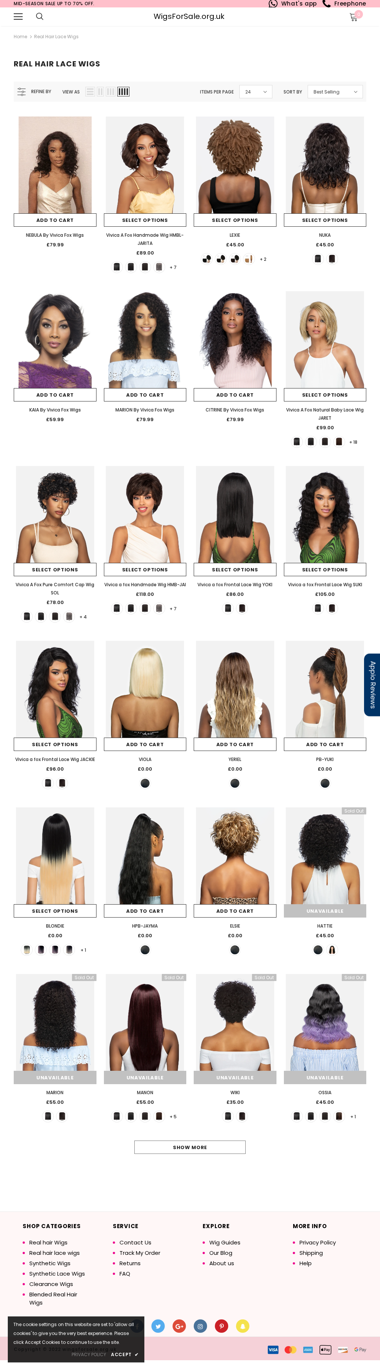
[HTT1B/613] (26, 949)
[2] (145, 267)
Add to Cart (55, 220)
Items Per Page (217, 92)
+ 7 (173, 267)
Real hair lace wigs (56, 36)
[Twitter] (158, 1326)
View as (71, 92)
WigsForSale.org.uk (189, 16)
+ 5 (173, 1116)
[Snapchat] (242, 1326)
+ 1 (83, 950)
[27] (249, 259)
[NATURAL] (332, 259)
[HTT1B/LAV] (40, 949)
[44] (159, 267)
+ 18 (353, 442)
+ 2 (263, 259)
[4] (339, 441)
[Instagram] (200, 1326)
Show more (190, 1147)
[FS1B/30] (339, 1116)
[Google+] (179, 1326)
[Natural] (62, 783)
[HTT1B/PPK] (54, 949)
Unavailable (325, 911)
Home (20, 36)
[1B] (131, 267)
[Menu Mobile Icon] (18, 16)
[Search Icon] (39, 16)
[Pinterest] (221, 1326)
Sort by (293, 92)
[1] (116, 267)
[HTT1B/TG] (69, 949)
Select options (145, 220)
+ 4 (83, 617)
